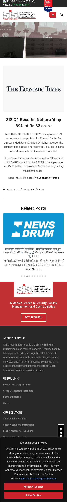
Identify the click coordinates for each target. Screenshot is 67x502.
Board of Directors (12, 402)
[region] (33, 469)
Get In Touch (33, 322)
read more (32, 274)
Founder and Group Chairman (17, 390)
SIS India (30, 189)
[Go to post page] (33, 228)
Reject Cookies (33, 495)
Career (6, 408)
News (41, 189)
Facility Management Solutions (18, 436)
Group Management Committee (18, 396)
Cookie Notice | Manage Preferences (37, 478)
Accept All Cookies (33, 486)
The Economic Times (46, 177)
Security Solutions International (18, 430)
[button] (52, 15)
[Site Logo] (19, 15)
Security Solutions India (14, 424)
